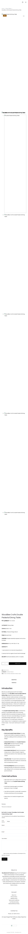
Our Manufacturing (14, 901)
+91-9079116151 (16, 913)
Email (3, 831)
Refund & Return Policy (14, 903)
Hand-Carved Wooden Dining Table (12, 673)
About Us (14, 895)
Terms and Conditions (14, 900)
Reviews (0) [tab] (14, 682)
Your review (4, 838)
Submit (4, 859)
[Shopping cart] (22, 2)
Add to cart (17, 663)
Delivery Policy (14, 898)
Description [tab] (14, 679)
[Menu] (25, 2)
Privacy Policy (14, 896)
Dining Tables (10, 671)
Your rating (3, 821)
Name (3, 825)
